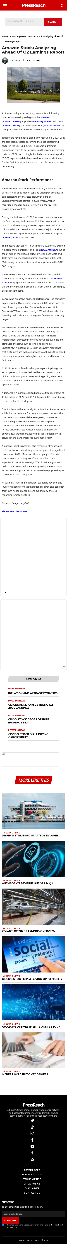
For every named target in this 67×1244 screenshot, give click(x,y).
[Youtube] (33, 1146)
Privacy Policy (32, 1174)
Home (5, 36)
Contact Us (32, 1192)
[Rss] (33, 1159)
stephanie (15, 60)
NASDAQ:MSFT (11, 125)
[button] (5, 4)
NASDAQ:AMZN (11, 121)
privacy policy (13, 1227)
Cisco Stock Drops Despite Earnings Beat (28, 721)
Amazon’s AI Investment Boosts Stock (31, 1026)
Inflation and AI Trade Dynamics (32, 693)
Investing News (18, 36)
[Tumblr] (33, 1152)
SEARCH (53, 21)
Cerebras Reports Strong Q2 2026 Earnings (30, 706)
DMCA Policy (32, 1183)
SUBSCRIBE (10, 1220)
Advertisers (32, 1170)
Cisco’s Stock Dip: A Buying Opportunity (28, 736)
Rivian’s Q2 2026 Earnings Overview (28, 931)
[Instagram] (33, 1133)
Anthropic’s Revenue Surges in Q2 (27, 883)
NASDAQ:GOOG (42, 121)
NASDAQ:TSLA (49, 249)
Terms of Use (32, 1179)
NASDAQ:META (52, 125)
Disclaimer (32, 1188)
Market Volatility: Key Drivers (25, 1074)
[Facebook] (33, 1139)
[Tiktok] (33, 1126)
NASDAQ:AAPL (11, 237)
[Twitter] (33, 1120)
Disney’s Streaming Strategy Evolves (30, 835)
